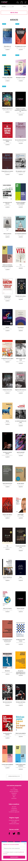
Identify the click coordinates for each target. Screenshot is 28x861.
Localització (14, 810)
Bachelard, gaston (20, 113)
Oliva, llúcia (20, 424)
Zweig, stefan (20, 328)
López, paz (7, 235)
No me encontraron (7, 702)
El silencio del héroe (20, 702)
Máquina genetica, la (7, 108)
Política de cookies (14, 823)
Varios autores (21, 485)
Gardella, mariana (20, 79)
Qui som (14, 806)
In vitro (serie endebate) (7, 764)
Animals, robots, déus (7, 77)
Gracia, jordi (7, 642)
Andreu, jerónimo (7, 736)
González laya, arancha (7, 609)
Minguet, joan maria (7, 578)
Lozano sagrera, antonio (21, 767)
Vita (21, 264)
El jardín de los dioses (21, 296)
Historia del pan (20, 608)
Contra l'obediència (7, 577)
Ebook (14, 795)
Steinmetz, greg (20, 516)
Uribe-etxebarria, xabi (20, 266)
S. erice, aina (20, 297)
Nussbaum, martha (7, 485)
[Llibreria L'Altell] (4, 2)
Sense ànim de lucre (7, 483)
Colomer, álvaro (7, 766)
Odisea (7, 421)
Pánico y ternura (7, 233)
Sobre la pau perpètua (21, 733)
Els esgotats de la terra (20, 46)
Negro (20, 577)
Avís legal (14, 822)
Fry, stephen (7, 422)
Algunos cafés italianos (20, 389)
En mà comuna (20, 483)
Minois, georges (7, 516)
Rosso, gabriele (21, 609)
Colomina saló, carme (20, 642)
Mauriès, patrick (20, 391)
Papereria (14, 793)
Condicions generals (14, 812)
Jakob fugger (21, 514)
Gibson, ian (7, 703)
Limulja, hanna (7, 391)
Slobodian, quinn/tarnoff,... (7, 672)
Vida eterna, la (7, 46)
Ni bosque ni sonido (20, 77)
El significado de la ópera (7, 358)
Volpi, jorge (20, 205)
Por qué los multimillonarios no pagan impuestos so (20, 672)
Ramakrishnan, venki (7, 110)
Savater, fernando (7, 47)
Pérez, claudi (20, 235)
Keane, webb (7, 79)
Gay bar (7, 327)
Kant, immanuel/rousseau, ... (21, 734)
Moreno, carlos (7, 205)
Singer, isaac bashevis (20, 361)
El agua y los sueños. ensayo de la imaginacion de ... (21, 110)
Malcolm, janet (21, 141)
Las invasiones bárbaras (20, 233)
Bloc (14, 796)
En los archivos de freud (20, 140)
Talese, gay (20, 703)
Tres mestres (21, 327)
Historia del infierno (7, 514)
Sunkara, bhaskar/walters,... (7, 455)
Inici (14, 788)
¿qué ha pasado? (20, 452)
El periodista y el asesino (7, 171)
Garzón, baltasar (7, 299)
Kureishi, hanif (21, 453)
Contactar (14, 808)
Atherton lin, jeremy (7, 328)
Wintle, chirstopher (7, 360)
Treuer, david (20, 548)
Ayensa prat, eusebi (21, 172)
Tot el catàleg (14, 789)
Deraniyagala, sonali (7, 547)
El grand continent (7, 142)
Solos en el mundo (7, 608)
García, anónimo (7, 267)
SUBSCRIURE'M (14, 857)
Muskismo (7, 670)
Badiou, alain (20, 578)
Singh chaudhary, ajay (20, 47)
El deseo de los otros (7, 389)
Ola (7, 545)
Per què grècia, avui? (20, 171)
